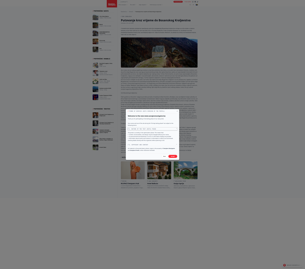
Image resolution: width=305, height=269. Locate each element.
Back (164, 156)
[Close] (177, 111)
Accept (173, 156)
